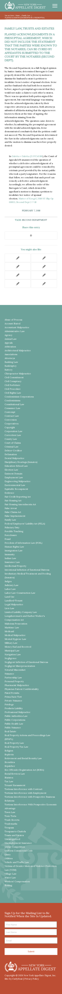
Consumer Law (12, 408)
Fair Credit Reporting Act (18, 496)
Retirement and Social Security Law (23, 758)
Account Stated (12, 323)
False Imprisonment (15, 516)
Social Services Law (15, 773)
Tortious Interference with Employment (25, 793)
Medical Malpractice (15, 635)
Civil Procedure (13, 389)
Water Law (10, 877)
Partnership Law (13, 677)
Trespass (9, 827)
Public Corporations (15, 720)
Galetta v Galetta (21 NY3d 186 (27, 156)
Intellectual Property (15, 566)
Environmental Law (15, 485)
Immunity (10, 554)
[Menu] (53, 5)
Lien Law (9, 608)
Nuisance (9, 673)
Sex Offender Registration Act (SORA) (24, 770)
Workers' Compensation (17, 881)
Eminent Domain (13, 473)
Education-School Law (16, 466)
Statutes (9, 777)
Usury (8, 854)
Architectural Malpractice (18, 350)
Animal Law (11, 339)
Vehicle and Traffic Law (17, 862)
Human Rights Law (14, 546)
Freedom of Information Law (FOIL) (23, 543)
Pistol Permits (12, 693)
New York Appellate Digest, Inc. (40, 975)
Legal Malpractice (14, 604)
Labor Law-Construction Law (20, 593)
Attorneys (10, 358)
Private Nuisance (13, 700)
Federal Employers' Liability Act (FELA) (25, 523)
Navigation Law (13, 654)
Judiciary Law (11, 585)
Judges (8, 581)
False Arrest (11, 508)
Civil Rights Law (13, 392)
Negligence (11, 658)
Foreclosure (11, 535)
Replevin (9, 754)
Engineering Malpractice (18, 481)
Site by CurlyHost (14, 978)
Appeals (9, 342)
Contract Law (12, 416)
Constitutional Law (14, 404)
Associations (11, 354)
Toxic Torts (10, 816)
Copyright (10, 427)
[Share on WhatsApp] (31, 235)
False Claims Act (13, 512)
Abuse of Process (13, 319)
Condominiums (12, 400)
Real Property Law (14, 743)
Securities (10, 762)
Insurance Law (12, 562)
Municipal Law (12, 650)
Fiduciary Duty (12, 527)
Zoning (8, 885)
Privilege (9, 704)
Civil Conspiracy (13, 381)
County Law (11, 439)
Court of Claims (13, 442)
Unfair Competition (15, 847)
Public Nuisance (13, 727)
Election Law (11, 469)
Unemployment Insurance (18, 843)
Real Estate (10, 731)
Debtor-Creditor (13, 450)
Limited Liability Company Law (21, 612)
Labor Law (10, 589)
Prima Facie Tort (13, 696)
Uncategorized (12, 839)
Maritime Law (12, 627)
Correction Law (13, 435)
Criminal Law (11, 446)
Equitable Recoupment (16, 489)
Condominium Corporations (19, 396)
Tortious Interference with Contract (23, 789)
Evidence (9, 493)
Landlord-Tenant (13, 600)
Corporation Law (13, 431)
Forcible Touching (14, 531)
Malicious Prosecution (16, 623)
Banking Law (11, 362)
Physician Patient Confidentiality (22, 689)
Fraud (8, 539)
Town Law (10, 812)
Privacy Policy (31, 978)
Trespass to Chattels (15, 831)
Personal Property (14, 681)
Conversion (11, 419)
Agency (8, 335)
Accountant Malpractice (17, 327)
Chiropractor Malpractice (18, 373)
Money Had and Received (18, 646)
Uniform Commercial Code (19, 850)
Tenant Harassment (15, 785)
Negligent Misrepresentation (20, 666)
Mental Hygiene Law (15, 639)
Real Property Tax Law (16, 746)
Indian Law (10, 558)
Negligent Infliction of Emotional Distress (26, 662)
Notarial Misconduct (15, 670)
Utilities (9, 858)
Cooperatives (11, 423)
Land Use (9, 596)
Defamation (11, 454)
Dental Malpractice (14, 458)
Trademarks (11, 823)
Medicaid (9, 631)
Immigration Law (13, 550)
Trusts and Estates (38, 28)
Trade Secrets (12, 820)
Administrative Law (15, 331)
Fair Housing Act (13, 500)
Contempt (10, 412)
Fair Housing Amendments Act (20, 504)
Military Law (11, 643)
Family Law (13, 28)
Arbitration (10, 346)
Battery (8, 369)
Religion (9, 750)
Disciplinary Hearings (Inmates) (21, 462)
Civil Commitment (14, 377)
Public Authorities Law (16, 716)
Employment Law (14, 477)
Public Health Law (14, 723)
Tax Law (9, 781)
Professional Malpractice (17, 712)
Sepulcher (10, 766)
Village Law (10, 873)
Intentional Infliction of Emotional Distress (27, 569)
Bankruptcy (10, 366)
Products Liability (14, 708)
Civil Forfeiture (12, 385)
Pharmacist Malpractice (17, 685)
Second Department (34, 220)
